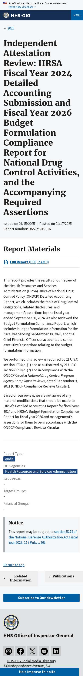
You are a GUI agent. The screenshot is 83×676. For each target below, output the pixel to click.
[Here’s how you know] (41, 5)
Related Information (20, 578)
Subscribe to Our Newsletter (41, 597)
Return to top (13, 565)
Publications (63, 576)
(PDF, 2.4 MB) (29, 262)
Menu (77, 15)
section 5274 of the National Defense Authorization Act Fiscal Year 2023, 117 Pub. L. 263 (43, 537)
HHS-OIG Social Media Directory (31, 661)
